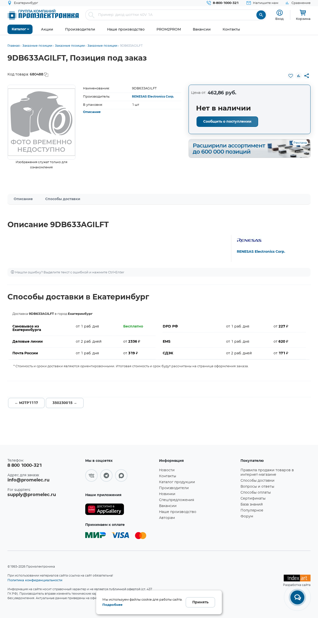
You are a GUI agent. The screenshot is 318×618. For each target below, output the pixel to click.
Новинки (167, 494)
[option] (41, 122)
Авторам (167, 518)
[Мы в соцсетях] (91, 475)
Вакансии (168, 506)
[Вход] (280, 13)
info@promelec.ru (28, 480)
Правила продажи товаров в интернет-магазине (267, 472)
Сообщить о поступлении (227, 121)
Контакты (167, 476)
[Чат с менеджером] (297, 597)
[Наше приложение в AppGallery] (120, 509)
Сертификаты (253, 498)
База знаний (251, 504)
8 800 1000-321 (24, 465)
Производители (174, 488)
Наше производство (177, 512)
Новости (167, 470)
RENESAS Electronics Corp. (153, 96)
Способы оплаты (255, 492)
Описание (92, 112)
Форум (246, 516)
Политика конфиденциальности (34, 580)
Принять (200, 602)
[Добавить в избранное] (290, 75)
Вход (279, 19)
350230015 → (64, 403)
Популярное (251, 510)
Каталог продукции (177, 482)
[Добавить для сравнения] (298, 75)
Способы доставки (62, 199)
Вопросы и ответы (257, 486)
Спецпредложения (176, 500)
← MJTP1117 (26, 403)
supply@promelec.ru (31, 495)
